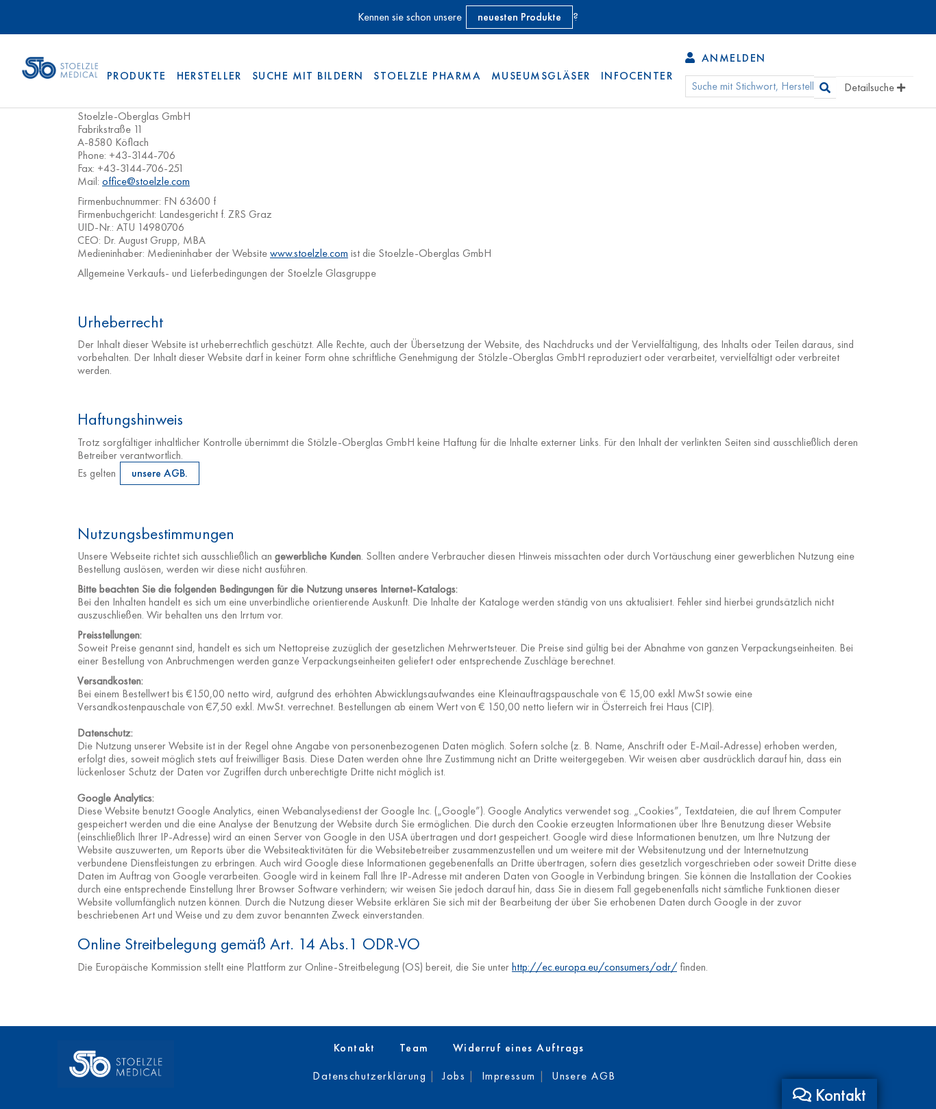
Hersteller (209, 75)
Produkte (137, 75)
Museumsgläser (541, 75)
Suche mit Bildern (307, 75)
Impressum (509, 1075)
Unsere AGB (583, 1075)
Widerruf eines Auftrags (518, 1047)
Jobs (453, 1075)
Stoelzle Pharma (427, 75)
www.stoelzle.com (309, 253)
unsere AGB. (160, 472)
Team (414, 1047)
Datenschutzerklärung (369, 1075)
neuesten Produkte (519, 16)
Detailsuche (870, 87)
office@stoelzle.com (146, 181)
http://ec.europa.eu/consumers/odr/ (594, 966)
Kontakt (354, 1047)
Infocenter (637, 75)
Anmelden (731, 57)
